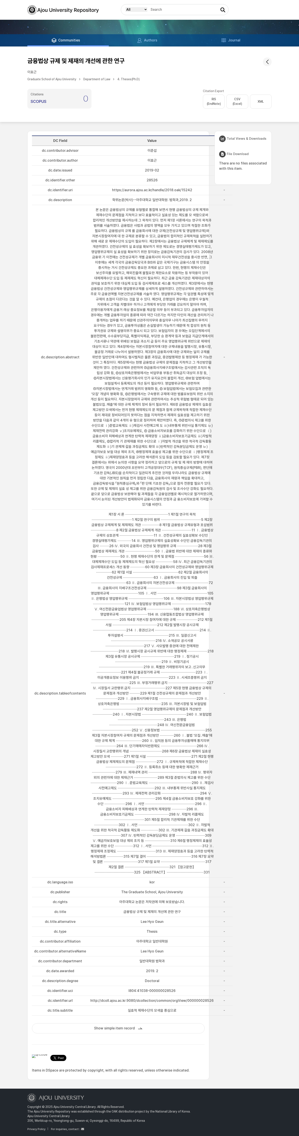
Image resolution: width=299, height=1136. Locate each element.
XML (261, 101)
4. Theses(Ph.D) (128, 79)
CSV (237, 101)
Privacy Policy (36, 1129)
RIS (214, 101)
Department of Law (96, 79)
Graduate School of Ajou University (51, 79)
